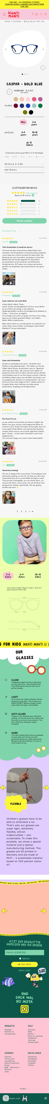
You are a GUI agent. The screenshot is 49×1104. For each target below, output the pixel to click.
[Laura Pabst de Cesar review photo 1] (8, 448)
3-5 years (34, 123)
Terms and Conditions (10, 1060)
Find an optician (35, 1036)
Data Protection (12, 1063)
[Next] (43, 49)
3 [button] (25, 511)
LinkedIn (32, 1063)
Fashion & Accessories (10, 1033)
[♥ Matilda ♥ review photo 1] (8, 338)
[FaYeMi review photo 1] (8, 278)
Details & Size (14, 164)
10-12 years (35, 133)
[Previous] (6, 49)
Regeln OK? (26, 958)
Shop (7, 21)
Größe (9, 133)
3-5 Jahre (8, 575)
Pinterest (32, 1061)
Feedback (32, 1038)
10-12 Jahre (38, 575)
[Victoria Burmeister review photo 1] (8, 396)
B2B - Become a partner (12, 1068)
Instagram (32, 1059)
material (11, 170)
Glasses (8, 1030)
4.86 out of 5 (31, 193)
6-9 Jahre (22, 575)
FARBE (8, 105)
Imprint (8, 1057)
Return (31, 1034)
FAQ (30, 1032)
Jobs (7, 1072)
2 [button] (21, 511)
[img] (7, 238)
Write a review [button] (24, 220)
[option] (24, 818)
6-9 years (23, 133)
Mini (23, 122)
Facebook (32, 1057)
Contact (31, 1030)
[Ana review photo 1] (8, 497)
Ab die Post (24, 964)
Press (7, 1065)
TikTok (31, 1065)
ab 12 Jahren (29, 144)
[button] (12, 201)
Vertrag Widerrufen (33, 1041)
